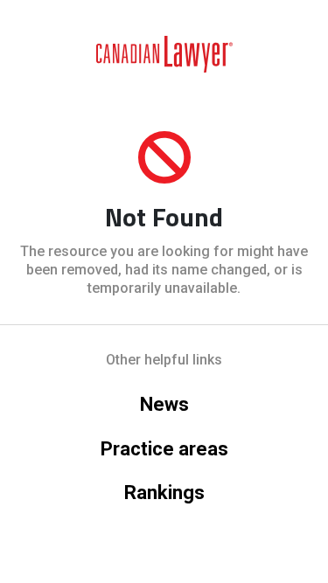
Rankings (164, 492)
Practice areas (164, 449)
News (164, 404)
